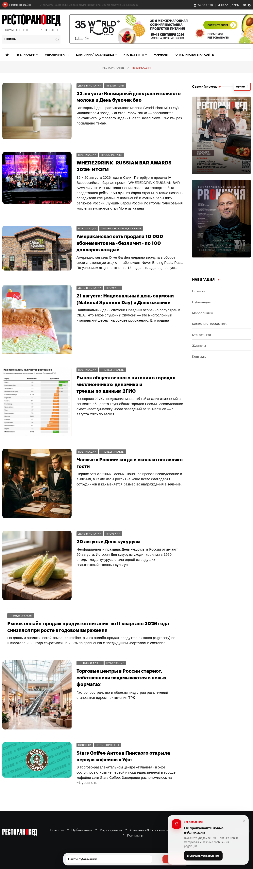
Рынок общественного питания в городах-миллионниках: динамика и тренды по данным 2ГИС (126, 384)
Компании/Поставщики (95, 54)
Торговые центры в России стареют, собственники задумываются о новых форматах (121, 678)
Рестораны (49, 30)
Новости (198, 290)
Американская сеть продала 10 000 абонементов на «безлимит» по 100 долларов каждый (119, 243)
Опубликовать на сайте (195, 54)
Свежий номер (204, 86)
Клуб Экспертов (18, 30)
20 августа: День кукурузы (108, 541)
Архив (241, 86)
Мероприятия (55, 54)
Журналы (161, 54)
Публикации (25, 54)
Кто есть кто (134, 54)
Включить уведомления (203, 856)
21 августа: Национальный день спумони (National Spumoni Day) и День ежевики (89, 4)
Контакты (199, 355)
